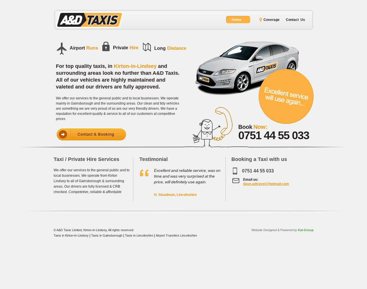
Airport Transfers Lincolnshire (176, 235)
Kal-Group (305, 230)
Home (236, 20)
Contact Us (295, 20)
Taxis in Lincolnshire (139, 235)
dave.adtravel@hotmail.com (266, 184)
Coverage (271, 20)
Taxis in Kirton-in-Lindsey (71, 235)
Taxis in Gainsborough (106, 235)
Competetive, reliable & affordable (95, 192)
